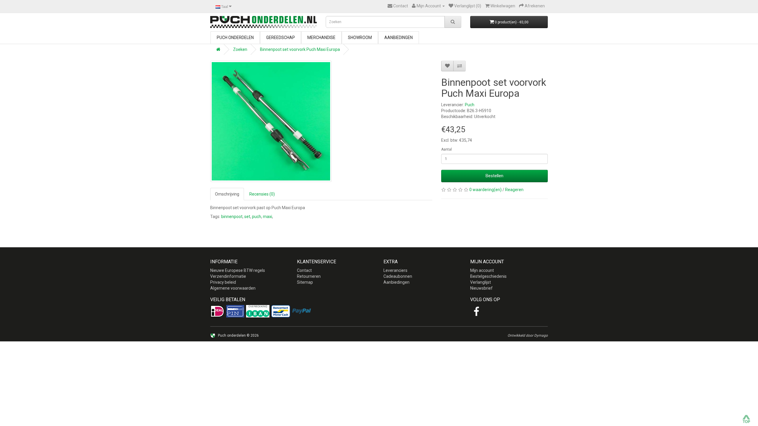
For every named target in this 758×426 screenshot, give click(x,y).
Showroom (360, 37)
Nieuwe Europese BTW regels (237, 270)
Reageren (514, 189)
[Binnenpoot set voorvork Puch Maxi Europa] (271, 121)
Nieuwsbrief (481, 288)
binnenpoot (232, 216)
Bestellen (494, 175)
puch (256, 216)
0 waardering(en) (485, 189)
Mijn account (482, 270)
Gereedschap (280, 37)
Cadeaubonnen (397, 276)
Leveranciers (395, 270)
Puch (469, 104)
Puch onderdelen (235, 37)
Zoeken (240, 49)
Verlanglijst (480, 282)
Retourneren (309, 276)
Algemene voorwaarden (233, 288)
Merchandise (321, 37)
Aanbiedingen (398, 37)
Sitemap (305, 282)
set (247, 216)
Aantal (446, 149)
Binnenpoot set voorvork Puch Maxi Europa (300, 49)
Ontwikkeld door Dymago (528, 335)
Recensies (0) (262, 194)
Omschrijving (227, 194)
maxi (267, 216)
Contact (304, 270)
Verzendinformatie (228, 276)
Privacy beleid (223, 282)
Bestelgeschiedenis (488, 276)
